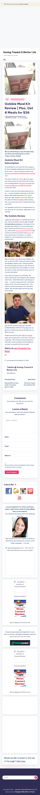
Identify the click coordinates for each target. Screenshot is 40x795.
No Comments (24, 117)
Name (7, 437)
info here (26, 543)
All (7, 99)
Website (7, 455)
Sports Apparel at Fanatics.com (20, 622)
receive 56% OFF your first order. (20, 636)
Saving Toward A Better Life (19, 52)
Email (7, 446)
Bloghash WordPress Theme (25, 792)
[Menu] (5, 59)
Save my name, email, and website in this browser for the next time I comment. (19, 466)
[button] (11, 373)
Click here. (21, 761)
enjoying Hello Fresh (21, 230)
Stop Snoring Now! (20, 596)
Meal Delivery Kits (17, 99)
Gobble (21, 179)
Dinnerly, (29, 233)
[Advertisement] (20, 27)
